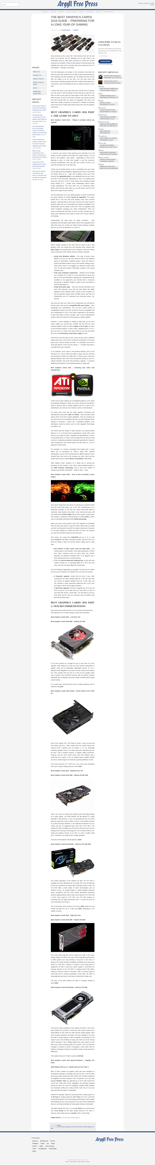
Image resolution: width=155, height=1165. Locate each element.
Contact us (37, 75)
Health (42, 1143)
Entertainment (44, 1141)
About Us (36, 71)
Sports (41, 1146)
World (34, 1151)
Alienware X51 (55, 354)
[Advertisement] (110, 25)
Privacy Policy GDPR (38, 83)
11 (79, 1117)
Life (48, 1143)
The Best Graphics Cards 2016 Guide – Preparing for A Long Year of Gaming (72, 20)
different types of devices (59, 97)
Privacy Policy (38, 79)
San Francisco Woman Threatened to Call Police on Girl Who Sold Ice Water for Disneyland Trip (39, 175)
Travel (34, 1148)
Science (34, 1146)
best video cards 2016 (82, 1126)
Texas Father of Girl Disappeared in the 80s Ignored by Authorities (108, 111)
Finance (52, 1141)
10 (76, 1117)
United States (53, 1148)
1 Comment (75, 30)
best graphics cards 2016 (70, 1126)
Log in (152, 5)
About (67, 1161)
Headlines (59, 1125)
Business (35, 1141)
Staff (35, 88)
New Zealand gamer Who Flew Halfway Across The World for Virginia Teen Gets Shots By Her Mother (39, 130)
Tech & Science (49, 1146)
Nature (53, 1143)
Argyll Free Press (77, 5)
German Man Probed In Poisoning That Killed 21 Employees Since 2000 (113, 77)
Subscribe (105, 61)
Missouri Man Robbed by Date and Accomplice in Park (109, 126)
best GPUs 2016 (60, 1126)
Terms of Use (81, 1161)
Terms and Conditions (37, 92)
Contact (87, 1161)
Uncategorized (42, 1148)
